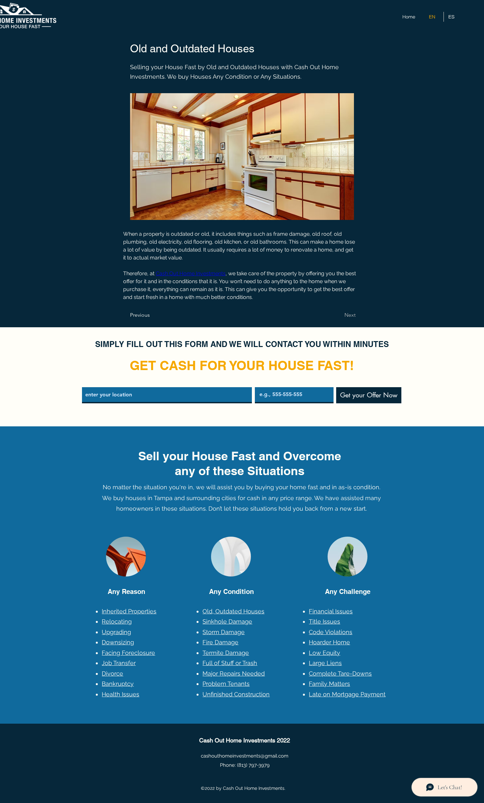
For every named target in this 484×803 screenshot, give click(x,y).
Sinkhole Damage (227, 621)
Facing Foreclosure (128, 652)
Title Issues (324, 621)
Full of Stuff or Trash (229, 662)
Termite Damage (225, 652)
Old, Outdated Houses (233, 611)
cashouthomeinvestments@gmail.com (244, 756)
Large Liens (325, 662)
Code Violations (330, 632)
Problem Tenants (226, 683)
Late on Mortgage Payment (347, 694)
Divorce (112, 673)
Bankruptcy (118, 683)
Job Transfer (119, 662)
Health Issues (120, 694)
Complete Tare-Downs (340, 673)
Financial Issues (331, 611)
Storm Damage (223, 632)
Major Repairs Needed (233, 673)
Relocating (117, 621)
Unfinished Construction (236, 694)
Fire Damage (220, 642)
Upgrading (116, 632)
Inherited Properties (129, 611)
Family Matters (329, 683)
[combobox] (167, 395)
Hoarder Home (329, 642)
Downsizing (118, 642)
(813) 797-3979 (253, 765)
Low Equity (324, 652)
